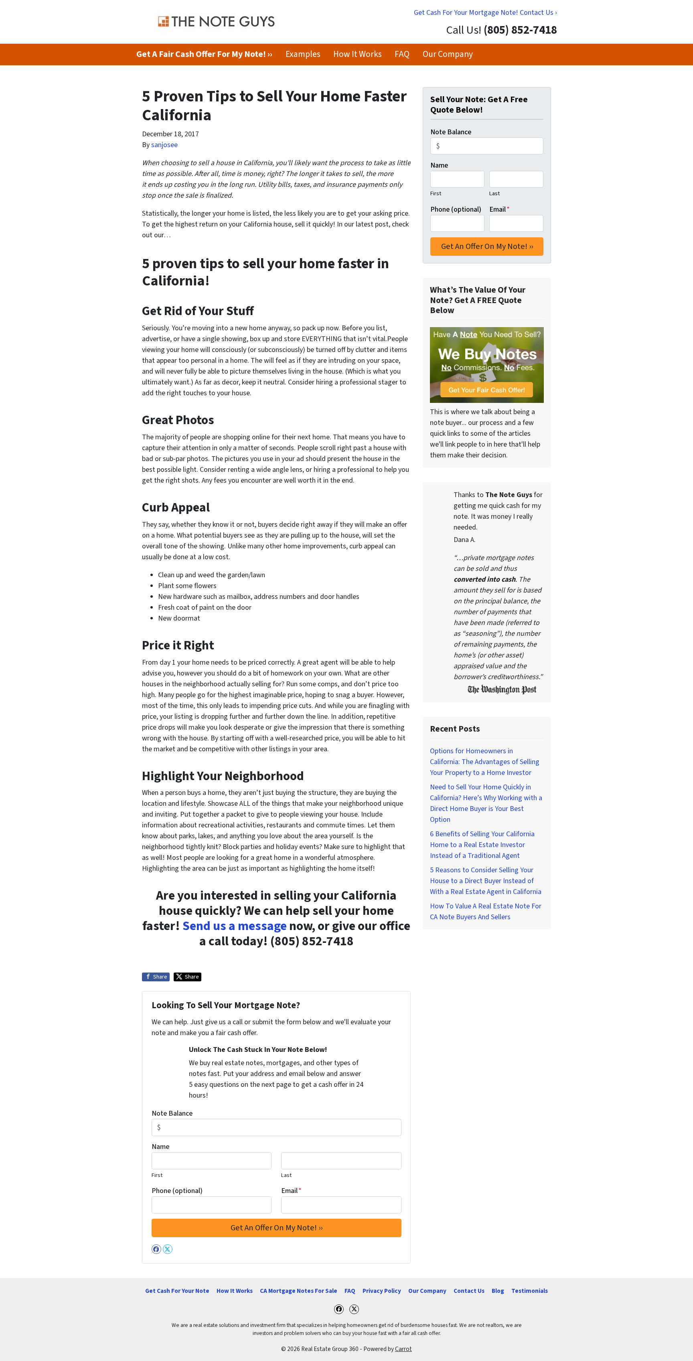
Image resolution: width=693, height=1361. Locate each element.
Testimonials (529, 1290)
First (157, 1175)
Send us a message (234, 926)
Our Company (448, 54)
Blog (498, 1290)
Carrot (403, 1349)
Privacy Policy (382, 1290)
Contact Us (469, 1290)
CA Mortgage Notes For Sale (298, 1290)
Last (286, 1175)
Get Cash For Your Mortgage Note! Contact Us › (485, 13)
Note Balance (172, 1113)
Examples (303, 54)
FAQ (402, 54)
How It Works (357, 54)
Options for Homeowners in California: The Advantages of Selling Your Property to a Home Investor (484, 762)
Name (160, 1147)
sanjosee (164, 145)
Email (291, 1191)
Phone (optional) (177, 1191)
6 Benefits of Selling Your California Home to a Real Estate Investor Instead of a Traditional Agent (482, 845)
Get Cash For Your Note (177, 1290)
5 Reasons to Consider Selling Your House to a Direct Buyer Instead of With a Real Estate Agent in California (485, 881)
